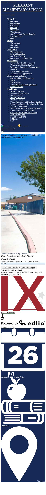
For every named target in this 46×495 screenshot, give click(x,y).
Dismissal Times (16, 96)
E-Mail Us (14, 119)
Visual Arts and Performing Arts (22, 65)
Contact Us (14, 26)
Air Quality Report (10, 126)
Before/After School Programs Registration (26, 108)
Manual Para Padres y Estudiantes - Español (26, 104)
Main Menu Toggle (8, 15)
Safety (12, 80)
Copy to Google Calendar (10, 261)
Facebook (2, 315)
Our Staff (13, 28)
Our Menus (14, 47)
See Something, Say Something (22, 78)
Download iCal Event (31, 261)
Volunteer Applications (18, 106)
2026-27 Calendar (17, 91)
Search (2, 130)
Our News (14, 45)
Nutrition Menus (16, 100)
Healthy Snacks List (17, 98)
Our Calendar (15, 43)
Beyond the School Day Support (22, 63)
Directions (41, 481)
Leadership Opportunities (19, 71)
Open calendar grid (28, 268)
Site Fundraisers (16, 36)
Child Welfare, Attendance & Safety (23, 113)
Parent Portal (19, 377)
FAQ (12, 121)
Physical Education (17, 54)
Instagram (2, 318)
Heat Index (25, 126)
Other (12, 38)
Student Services (16, 87)
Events (3, 264)
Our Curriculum (16, 52)
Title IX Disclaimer (8, 313)
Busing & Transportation (19, 93)
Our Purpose (15, 23)
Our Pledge (14, 30)
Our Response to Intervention (21, 58)
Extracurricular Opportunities (21, 74)
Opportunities (15, 32)
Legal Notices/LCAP (18, 117)
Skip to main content (8, 2)
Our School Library (17, 56)
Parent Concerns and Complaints (22, 110)
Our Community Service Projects (22, 34)
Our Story (14, 21)
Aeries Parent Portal (17, 115)
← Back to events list (10, 268)
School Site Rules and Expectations (23, 85)
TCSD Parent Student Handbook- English (26, 102)
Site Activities (15, 82)
